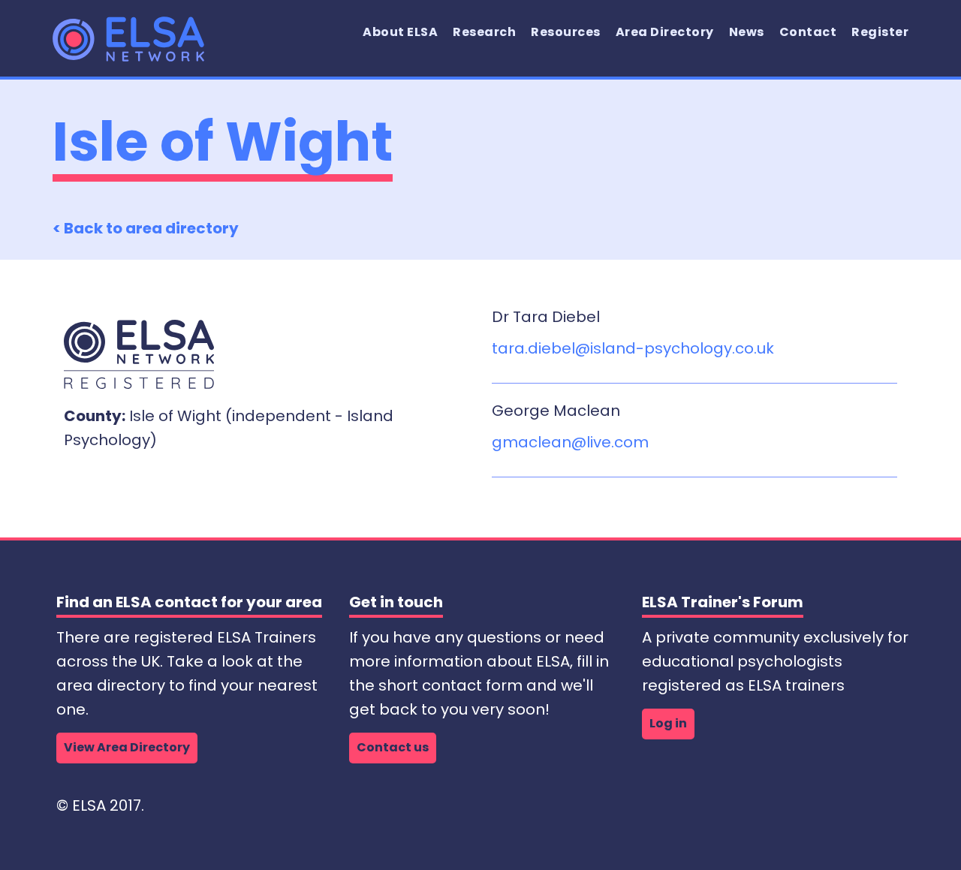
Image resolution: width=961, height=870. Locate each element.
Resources (566, 32)
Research (484, 32)
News (746, 32)
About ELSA (400, 32)
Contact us (393, 747)
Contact (808, 32)
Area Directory (665, 32)
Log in (668, 723)
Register (879, 32)
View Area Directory (127, 747)
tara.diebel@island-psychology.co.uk (633, 348)
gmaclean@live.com (570, 442)
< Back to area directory (146, 228)
